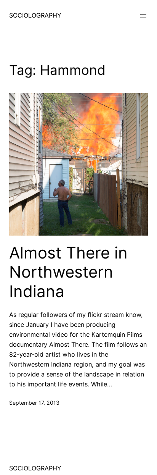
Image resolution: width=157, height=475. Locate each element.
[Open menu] (143, 15)
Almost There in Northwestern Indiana (68, 272)
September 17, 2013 (34, 402)
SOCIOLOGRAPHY (35, 15)
